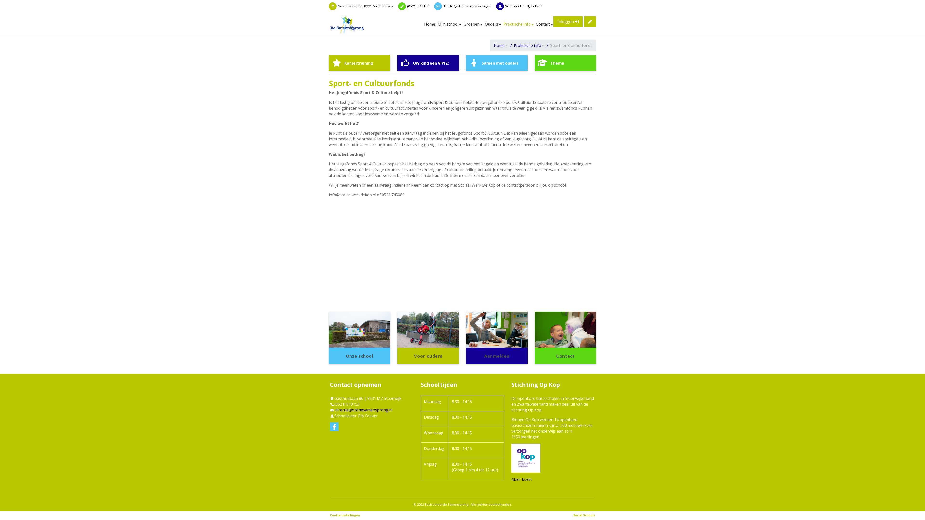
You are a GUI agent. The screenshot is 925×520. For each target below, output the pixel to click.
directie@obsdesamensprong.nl (467, 6)
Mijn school (448, 24)
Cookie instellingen (345, 515)
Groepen (472, 24)
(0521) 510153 (418, 6)
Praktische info (517, 24)
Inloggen (566, 21)
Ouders (492, 24)
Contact (543, 24)
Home (429, 24)
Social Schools (584, 515)
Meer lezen (521, 479)
